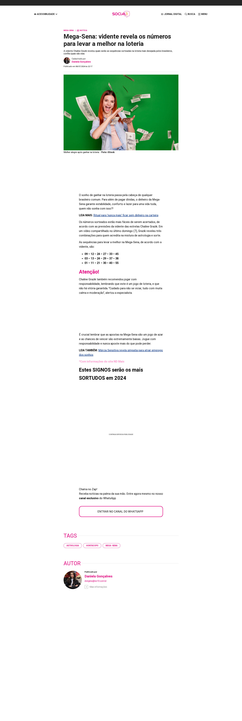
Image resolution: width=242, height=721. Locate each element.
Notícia (82, 30)
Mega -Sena (111, 545)
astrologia (73, 545)
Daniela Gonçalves (81, 61)
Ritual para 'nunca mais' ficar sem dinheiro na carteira (125, 215)
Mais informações (98, 587)
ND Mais (119, 361)
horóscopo (92, 545)
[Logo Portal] (121, 14)
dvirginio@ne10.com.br (96, 581)
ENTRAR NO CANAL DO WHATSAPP (120, 511)
